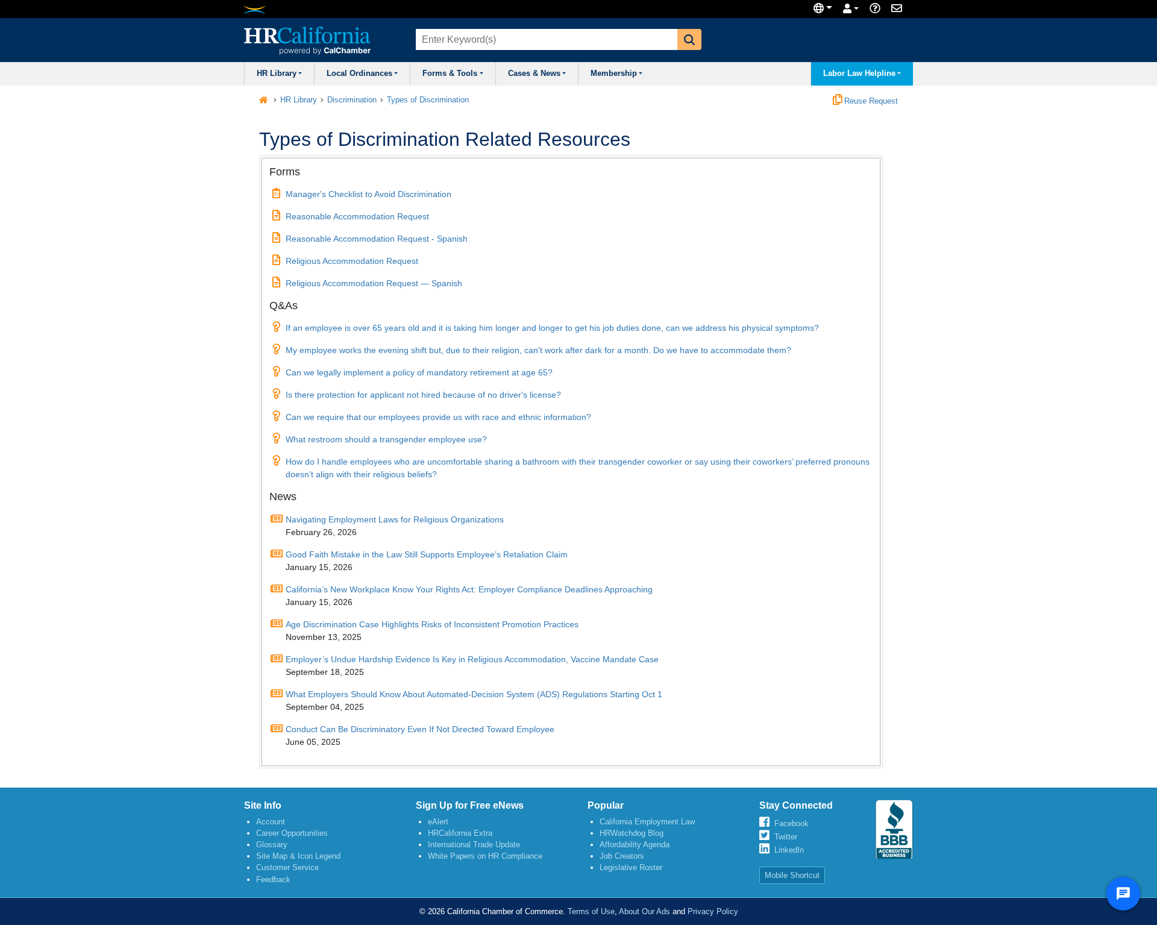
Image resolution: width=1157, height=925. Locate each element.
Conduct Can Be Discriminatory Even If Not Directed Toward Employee (420, 729)
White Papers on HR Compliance (485, 856)
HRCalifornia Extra (460, 833)
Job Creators (622, 856)
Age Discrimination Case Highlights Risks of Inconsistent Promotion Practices (432, 624)
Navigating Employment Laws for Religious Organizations (395, 519)
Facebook (791, 823)
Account (270, 821)
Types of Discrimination (428, 100)
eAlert (438, 821)
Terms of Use (591, 911)
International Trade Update (474, 844)
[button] (689, 39)
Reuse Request (870, 101)
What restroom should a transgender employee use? (386, 439)
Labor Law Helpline (859, 73)
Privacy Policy (713, 911)
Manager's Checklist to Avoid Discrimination (368, 194)
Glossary (271, 844)
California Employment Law (647, 821)
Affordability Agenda (634, 844)
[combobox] (545, 39)
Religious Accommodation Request (352, 261)
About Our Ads (644, 911)
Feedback (273, 879)
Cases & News (534, 73)
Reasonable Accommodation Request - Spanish (377, 238)
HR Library (276, 73)
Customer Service (287, 867)
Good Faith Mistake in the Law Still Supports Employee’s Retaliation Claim (427, 554)
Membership (614, 73)
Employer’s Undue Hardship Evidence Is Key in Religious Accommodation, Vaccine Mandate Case (472, 659)
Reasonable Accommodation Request (357, 216)
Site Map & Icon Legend (298, 856)
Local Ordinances (359, 73)
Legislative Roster (631, 867)
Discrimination (352, 100)
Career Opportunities (292, 833)
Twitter (785, 836)
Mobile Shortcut (792, 875)
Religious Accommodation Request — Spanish (374, 283)
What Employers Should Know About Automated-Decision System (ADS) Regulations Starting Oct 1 (474, 694)
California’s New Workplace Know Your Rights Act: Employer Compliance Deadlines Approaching (469, 589)
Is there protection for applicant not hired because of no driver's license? (423, 395)
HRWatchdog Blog (631, 833)
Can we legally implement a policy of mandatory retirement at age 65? (419, 372)
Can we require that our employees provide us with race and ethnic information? (438, 417)
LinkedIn (789, 849)
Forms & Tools (449, 73)
